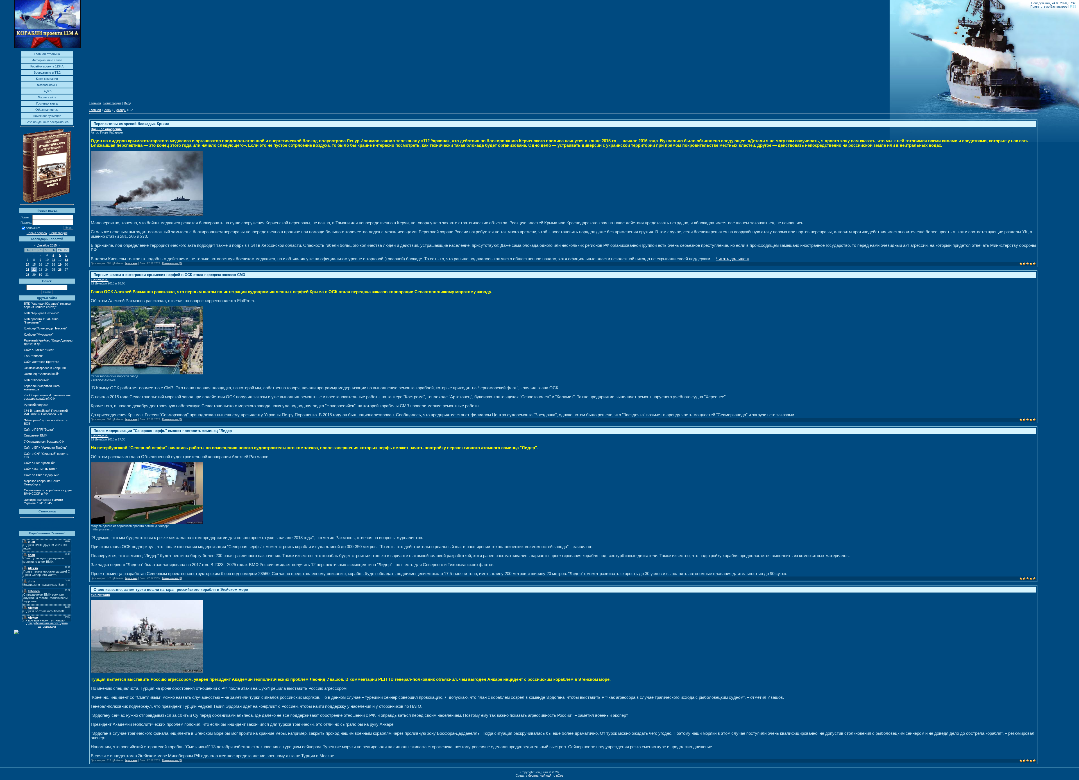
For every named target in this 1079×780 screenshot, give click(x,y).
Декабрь (120, 110)
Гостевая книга (47, 103)
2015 (107, 110)
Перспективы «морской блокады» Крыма (131, 124)
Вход (127, 103)
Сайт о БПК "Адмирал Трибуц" (45, 447)
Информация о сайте (47, 60)
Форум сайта (47, 97)
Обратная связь (46, 109)
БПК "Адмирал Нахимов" (41, 313)
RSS (1073, 6)
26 (60, 269)
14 (27, 264)
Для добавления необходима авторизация (47, 624)
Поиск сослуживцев (47, 115)
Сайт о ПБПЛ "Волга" (39, 429)
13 (66, 259)
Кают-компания (47, 78)
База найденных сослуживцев (47, 122)
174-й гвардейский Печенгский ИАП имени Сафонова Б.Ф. (46, 412)
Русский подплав (36, 404)
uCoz (559, 775)
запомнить (33, 228)
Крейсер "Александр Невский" (45, 328)
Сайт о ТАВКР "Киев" (39, 350)
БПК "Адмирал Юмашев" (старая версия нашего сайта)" (47, 305)
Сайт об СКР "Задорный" (41, 475)
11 (53, 259)
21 (27, 269)
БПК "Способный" (36, 380)
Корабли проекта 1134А (47, 66)
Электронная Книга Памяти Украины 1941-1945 (43, 501)
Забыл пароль (37, 233)
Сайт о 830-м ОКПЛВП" (40, 469)
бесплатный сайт (540, 775)
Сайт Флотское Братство (41, 361)
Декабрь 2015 (47, 245)
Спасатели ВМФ (35, 435)
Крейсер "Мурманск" (38, 334)
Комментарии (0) (172, 263)
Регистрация (58, 233)
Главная (95, 103)
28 (27, 274)
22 (34, 269)
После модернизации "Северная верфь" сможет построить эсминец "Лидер (163, 431)
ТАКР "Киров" (33, 356)
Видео (47, 91)
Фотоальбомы (47, 85)
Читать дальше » (732, 259)
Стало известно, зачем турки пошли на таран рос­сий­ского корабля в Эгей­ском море (171, 589)
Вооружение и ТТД (47, 72)
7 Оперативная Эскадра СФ (44, 441)
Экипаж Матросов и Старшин (45, 368)
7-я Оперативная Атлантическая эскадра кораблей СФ (47, 397)
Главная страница (47, 54)
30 (40, 274)
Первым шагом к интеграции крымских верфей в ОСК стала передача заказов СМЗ (169, 275)
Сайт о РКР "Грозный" (39, 463)
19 (60, 264)
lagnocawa (131, 263)
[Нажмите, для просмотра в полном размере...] (147, 215)
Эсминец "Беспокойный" (41, 374)
